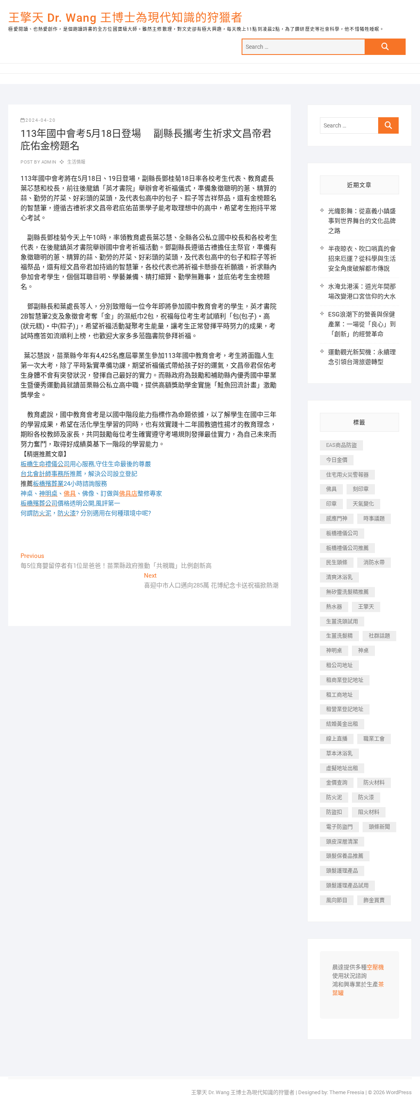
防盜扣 (334, 812)
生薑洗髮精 (339, 636)
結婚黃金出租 (342, 724)
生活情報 (76, 162)
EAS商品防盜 (341, 445)
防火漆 (366, 797)
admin (48, 162)
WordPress (399, 1092)
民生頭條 (336, 562)
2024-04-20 (40, 120)
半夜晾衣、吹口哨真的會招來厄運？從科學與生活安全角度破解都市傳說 (362, 258)
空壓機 (375, 967)
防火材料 (374, 782)
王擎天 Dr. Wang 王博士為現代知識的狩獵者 (125, 18)
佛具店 (128, 493)
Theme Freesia (346, 1092)
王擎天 (366, 606)
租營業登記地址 (344, 709)
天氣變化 (363, 504)
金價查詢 (336, 782)
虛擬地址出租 (342, 768)
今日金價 (336, 460)
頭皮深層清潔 (342, 841)
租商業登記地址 (344, 680)
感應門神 (336, 518)
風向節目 (336, 900)
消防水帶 (374, 562)
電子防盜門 (339, 827)
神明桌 (334, 650)
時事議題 (374, 518)
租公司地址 (339, 665)
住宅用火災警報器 (347, 474)
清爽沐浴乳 (339, 577)
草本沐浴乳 (339, 753)
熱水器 (334, 606)
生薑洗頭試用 (342, 621)
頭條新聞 (379, 827)
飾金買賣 (374, 900)
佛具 (70, 493)
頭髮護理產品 (342, 870)
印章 (331, 504)
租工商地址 (339, 695)
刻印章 (361, 489)
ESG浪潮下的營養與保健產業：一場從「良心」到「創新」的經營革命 (362, 324)
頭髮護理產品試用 (347, 885)
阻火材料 (368, 812)
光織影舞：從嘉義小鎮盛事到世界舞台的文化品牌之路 (362, 220)
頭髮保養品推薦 (344, 856)
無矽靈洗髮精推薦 (347, 592)
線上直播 (336, 738)
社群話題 (379, 636)
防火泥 (334, 797)
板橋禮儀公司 (342, 533)
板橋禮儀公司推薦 (347, 548)
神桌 (363, 650)
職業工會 (374, 738)
